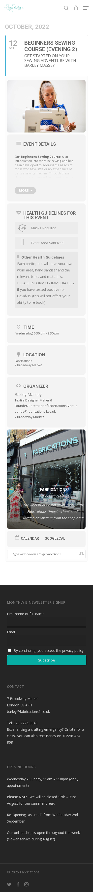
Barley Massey (28, 394)
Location (34, 354)
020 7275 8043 (25, 723)
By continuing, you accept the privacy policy (48, 650)
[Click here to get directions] (81, 554)
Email (11, 631)
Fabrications (23, 361)
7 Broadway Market (28, 365)
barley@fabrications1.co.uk (28, 711)
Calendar (30, 538)
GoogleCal (55, 538)
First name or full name (25, 613)
